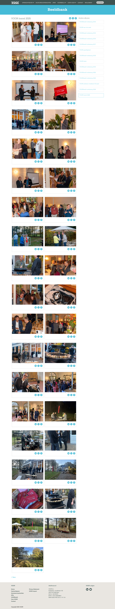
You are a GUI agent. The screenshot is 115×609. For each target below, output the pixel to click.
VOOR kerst (82, 61)
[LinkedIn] (87, 589)
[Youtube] (90, 589)
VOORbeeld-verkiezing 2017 (87, 44)
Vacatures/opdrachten (17, 593)
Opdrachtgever (15, 591)
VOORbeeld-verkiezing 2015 (87, 33)
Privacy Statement (34, 589)
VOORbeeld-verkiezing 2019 (87, 67)
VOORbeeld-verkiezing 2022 (87, 78)
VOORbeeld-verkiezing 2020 (87, 72)
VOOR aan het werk (85, 27)
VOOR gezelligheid (85, 50)
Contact (13, 601)
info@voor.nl (52, 585)
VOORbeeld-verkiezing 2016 (87, 22)
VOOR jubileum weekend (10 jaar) (89, 84)
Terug (14, 577)
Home (13, 589)
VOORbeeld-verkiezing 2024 (87, 89)
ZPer (12, 595)
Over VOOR (14, 599)
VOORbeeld (14, 597)
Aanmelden (100, 2)
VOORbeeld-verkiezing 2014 (87, 38)
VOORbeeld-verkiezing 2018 (87, 55)
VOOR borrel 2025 (84, 95)
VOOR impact (33, 591)
